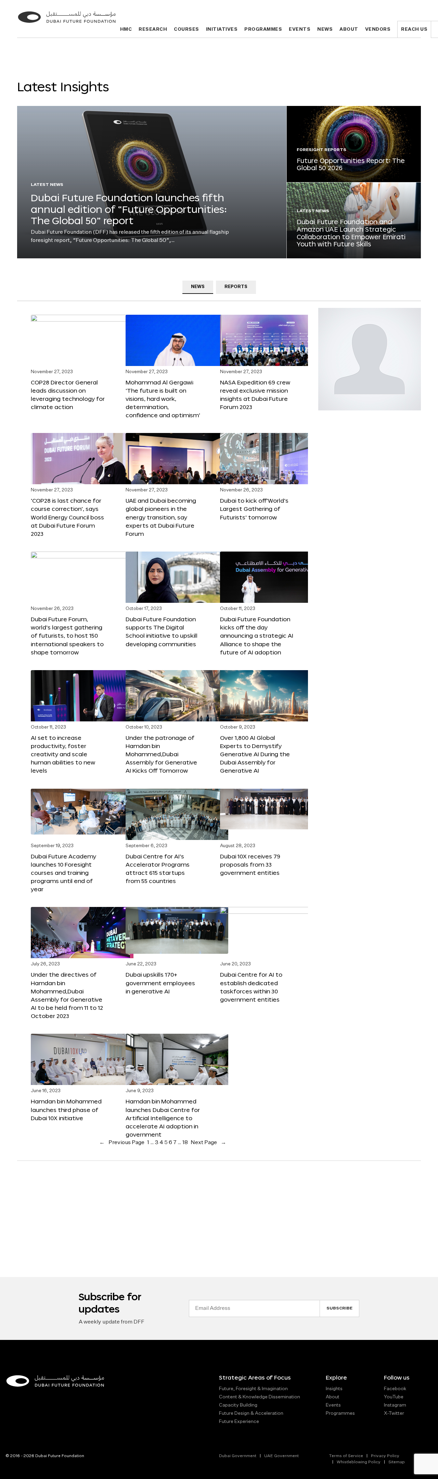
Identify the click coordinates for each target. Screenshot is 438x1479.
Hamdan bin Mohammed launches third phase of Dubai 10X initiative (66, 1109)
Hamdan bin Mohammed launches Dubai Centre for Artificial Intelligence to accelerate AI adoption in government (163, 1118)
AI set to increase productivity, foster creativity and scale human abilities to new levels (63, 754)
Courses (186, 29)
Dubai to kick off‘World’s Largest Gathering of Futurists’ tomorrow (254, 508)
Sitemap (396, 1462)
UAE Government (281, 1456)
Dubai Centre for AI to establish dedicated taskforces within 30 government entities (251, 986)
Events (299, 29)
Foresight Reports (322, 150)
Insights (334, 1388)
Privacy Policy (385, 1456)
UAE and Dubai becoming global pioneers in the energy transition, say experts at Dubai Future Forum (161, 517)
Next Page (208, 1142)
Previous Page (121, 1142)
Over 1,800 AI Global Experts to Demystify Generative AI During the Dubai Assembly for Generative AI (255, 754)
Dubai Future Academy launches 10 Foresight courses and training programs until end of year (63, 873)
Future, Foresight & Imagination (253, 1388)
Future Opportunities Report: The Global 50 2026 (351, 164)
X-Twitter (394, 1413)
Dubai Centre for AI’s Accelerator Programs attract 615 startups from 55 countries (158, 868)
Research (153, 29)
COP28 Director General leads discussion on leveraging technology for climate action (68, 394)
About (348, 29)
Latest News (47, 185)
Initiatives (222, 29)
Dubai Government (237, 1456)
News (325, 29)
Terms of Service (346, 1456)
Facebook (395, 1388)
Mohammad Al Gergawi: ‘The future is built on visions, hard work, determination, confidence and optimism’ (163, 399)
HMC (126, 29)
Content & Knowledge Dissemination (259, 1397)
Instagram (395, 1405)
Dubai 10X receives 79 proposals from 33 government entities (250, 864)
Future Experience (239, 1421)
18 (185, 1142)
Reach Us (414, 29)
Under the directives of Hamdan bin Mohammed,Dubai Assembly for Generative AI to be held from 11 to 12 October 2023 (67, 995)
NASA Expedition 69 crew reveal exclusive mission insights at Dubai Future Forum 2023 (255, 394)
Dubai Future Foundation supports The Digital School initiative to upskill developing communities (161, 631)
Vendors (378, 29)
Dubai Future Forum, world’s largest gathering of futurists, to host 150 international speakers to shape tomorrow (67, 635)
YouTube (393, 1397)
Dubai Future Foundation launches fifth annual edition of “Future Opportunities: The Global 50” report (129, 209)
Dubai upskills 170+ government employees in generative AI (160, 982)
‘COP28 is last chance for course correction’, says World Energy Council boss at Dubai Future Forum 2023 (67, 517)
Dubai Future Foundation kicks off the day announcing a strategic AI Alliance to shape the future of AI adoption (256, 635)
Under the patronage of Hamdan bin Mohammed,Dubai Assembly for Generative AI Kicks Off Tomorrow (161, 754)
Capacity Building (238, 1405)
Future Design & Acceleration (251, 1413)
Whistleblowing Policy (359, 1462)
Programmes (263, 29)
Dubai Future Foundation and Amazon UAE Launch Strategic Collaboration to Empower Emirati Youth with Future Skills (351, 233)
